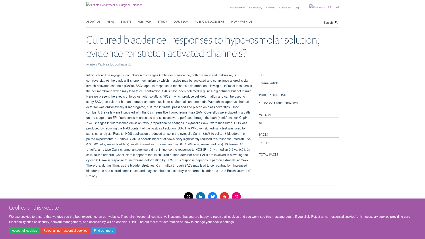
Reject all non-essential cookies (65, 230)
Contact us (285, 7)
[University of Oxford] (321, 7)
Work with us (241, 21)
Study (162, 21)
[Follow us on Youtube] (225, 197)
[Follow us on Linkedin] (201, 197)
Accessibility (255, 7)
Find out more (104, 230)
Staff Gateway (237, 7)
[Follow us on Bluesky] (213, 197)
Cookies (270, 7)
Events (126, 21)
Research (144, 21)
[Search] (336, 22)
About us (93, 21)
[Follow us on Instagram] (236, 197)
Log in (298, 7)
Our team (181, 21)
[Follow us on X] (189, 197)
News (110, 21)
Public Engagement (209, 21)
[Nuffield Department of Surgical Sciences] (114, 3)
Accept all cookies (24, 230)
